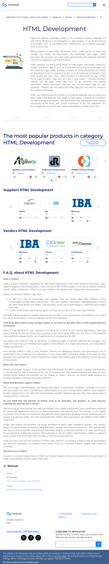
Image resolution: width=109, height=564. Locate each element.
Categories (56, 17)
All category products (93, 143)
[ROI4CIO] (10, 5)
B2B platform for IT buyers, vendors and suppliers (27, 17)
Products (17, 117)
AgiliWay (20, 173)
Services (68, 17)
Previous (4, 162)
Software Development (86, 17)
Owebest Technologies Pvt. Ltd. (83, 173)
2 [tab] (56, 180)
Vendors (74, 117)
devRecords (51, 173)
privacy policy (60, 556)
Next (105, 162)
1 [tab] (52, 180)
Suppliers (46, 117)
